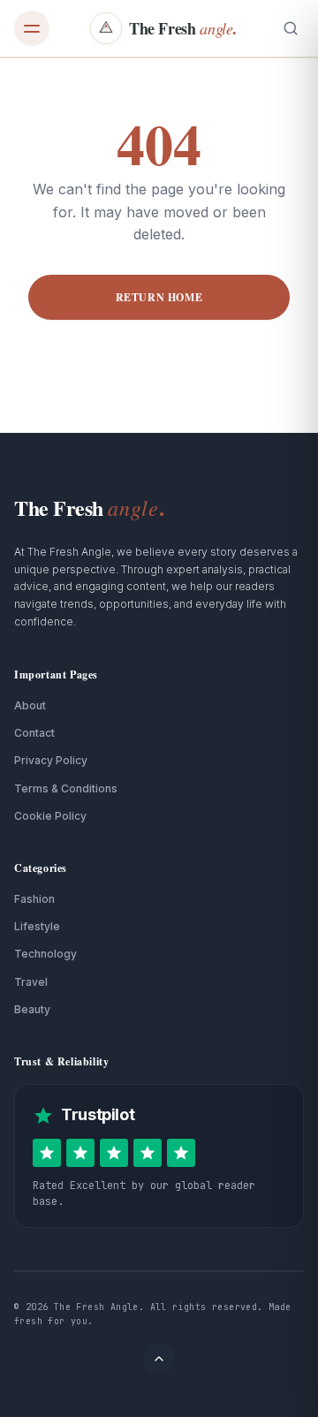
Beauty (32, 1009)
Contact (34, 732)
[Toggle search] (290, 28)
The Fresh (89, 507)
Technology (45, 953)
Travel (31, 982)
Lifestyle (37, 926)
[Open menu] (31, 28)
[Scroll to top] (159, 1359)
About (30, 705)
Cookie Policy (50, 815)
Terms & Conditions (65, 788)
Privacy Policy (50, 760)
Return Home (159, 297)
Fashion (34, 899)
